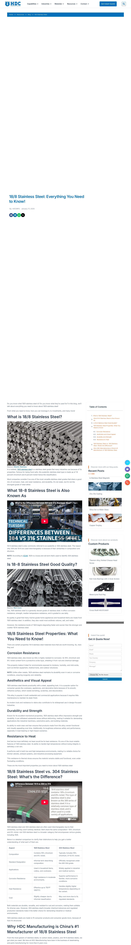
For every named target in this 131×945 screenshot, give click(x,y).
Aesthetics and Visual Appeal (106, 434)
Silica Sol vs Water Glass (98, 510)
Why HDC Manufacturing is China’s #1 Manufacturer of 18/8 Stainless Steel (106, 449)
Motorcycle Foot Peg (97, 594)
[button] (124, 4)
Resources (20, 14)
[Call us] (127, 482)
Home (11, 14)
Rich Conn (17, 608)
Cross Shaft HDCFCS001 (98, 610)
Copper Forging (95, 525)
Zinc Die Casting (95, 494)
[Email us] (127, 469)
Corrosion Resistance (103, 431)
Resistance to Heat (103, 439)
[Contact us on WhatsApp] (127, 475)
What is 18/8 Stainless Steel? (102, 415)
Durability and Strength (104, 437)
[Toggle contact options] (127, 462)
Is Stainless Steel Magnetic (99, 478)
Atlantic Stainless (20, 467)
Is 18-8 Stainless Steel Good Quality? (105, 423)
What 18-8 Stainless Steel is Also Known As (107, 419)
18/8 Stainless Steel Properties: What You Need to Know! (107, 426)
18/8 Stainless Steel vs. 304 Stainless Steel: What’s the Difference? (105, 444)
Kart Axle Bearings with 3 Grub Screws (104, 579)
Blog (29, 14)
